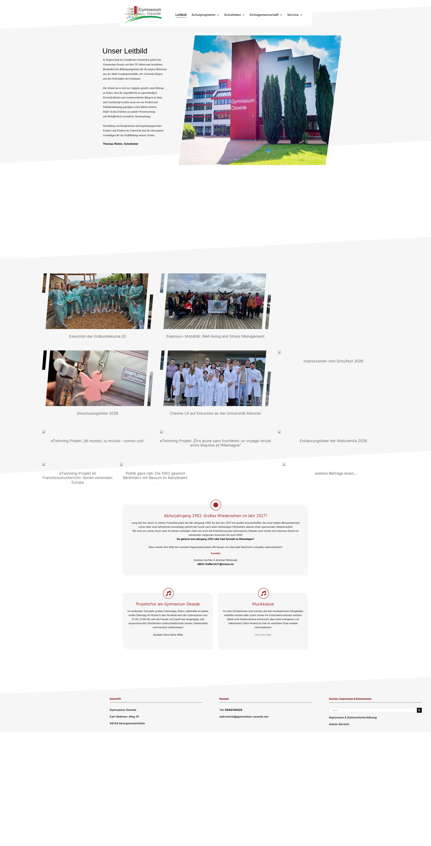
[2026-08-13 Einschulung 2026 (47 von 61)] (97, 351)
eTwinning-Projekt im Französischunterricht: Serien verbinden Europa (77, 477)
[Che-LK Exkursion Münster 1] (215, 351)
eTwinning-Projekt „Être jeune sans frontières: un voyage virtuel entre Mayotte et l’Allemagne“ (215, 443)
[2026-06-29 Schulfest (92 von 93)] (279, 351)
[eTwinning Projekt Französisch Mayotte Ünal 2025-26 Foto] (161, 431)
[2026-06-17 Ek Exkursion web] (97, 274)
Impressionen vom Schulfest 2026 (333, 361)
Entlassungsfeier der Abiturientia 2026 (333, 441)
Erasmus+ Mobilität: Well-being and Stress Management (215, 336)
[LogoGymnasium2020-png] (142, 7)
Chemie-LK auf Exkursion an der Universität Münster (215, 413)
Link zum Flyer (263, 634)
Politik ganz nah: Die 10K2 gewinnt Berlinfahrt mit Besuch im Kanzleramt (155, 475)
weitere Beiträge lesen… (336, 473)
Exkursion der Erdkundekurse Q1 (97, 336)
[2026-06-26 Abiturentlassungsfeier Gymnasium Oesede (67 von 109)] (279, 431)
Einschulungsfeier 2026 (97, 413)
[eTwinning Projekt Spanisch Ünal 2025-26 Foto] (43, 431)
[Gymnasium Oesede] (284, 464)
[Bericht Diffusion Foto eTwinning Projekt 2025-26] (43, 464)
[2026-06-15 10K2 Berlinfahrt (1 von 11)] (121, 464)
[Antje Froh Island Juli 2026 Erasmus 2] (215, 274)
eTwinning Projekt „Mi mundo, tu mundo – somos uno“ (97, 441)
